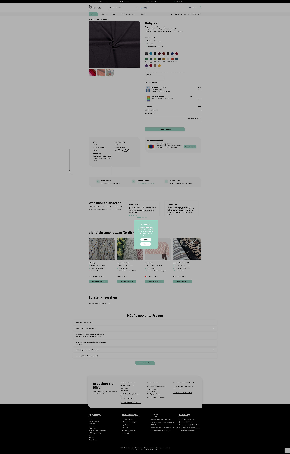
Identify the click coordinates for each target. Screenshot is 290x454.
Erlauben (145, 239)
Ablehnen (146, 244)
